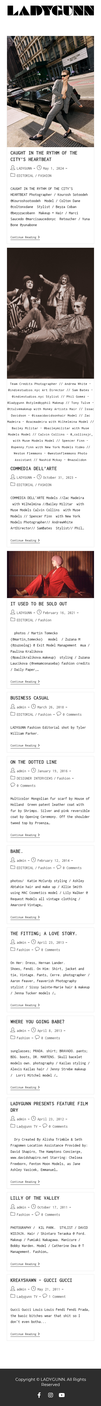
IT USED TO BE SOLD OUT (39, 603)
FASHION (44, 176)
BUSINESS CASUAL (30, 697)
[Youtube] (62, 1395)
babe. (17, 851)
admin (21, 707)
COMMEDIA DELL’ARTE (34, 468)
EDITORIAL (25, 176)
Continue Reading (25, 237)
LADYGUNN (24, 168)
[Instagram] (50, 1395)
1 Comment (57, 1297)
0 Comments (72, 714)
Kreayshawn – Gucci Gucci (41, 1280)
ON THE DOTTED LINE (34, 762)
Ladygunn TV (27, 1126)
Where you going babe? (38, 1021)
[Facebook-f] (39, 1395)
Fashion (44, 620)
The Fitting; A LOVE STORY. (44, 933)
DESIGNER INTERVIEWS (35, 778)
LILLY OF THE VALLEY (35, 1198)
